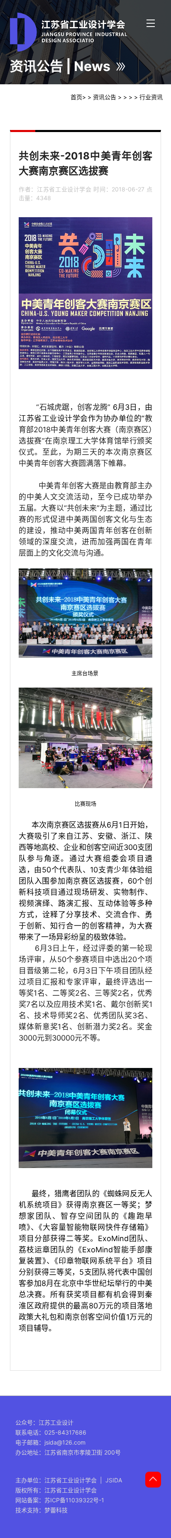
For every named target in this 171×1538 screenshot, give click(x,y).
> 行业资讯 (148, 96)
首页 (76, 96)
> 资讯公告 (102, 96)
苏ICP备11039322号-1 (74, 1500)
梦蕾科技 (56, 1510)
